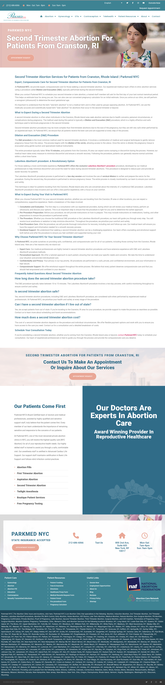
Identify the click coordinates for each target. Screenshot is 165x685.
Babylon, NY (64, 667)
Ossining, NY (102, 637)
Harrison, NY (95, 654)
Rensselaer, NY (67, 634)
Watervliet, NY (39, 626)
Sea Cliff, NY (54, 632)
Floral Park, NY (128, 657)
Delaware (98, 670)
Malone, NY (35, 647)
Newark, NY (128, 639)
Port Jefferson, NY (121, 634)
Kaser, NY (146, 649)
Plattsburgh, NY (7, 637)
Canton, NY (39, 665)
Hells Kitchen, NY (48, 654)
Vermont (113, 672)
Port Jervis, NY (107, 634)
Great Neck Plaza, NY (132, 654)
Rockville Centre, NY (40, 634)
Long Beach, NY (77, 647)
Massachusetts (141, 670)
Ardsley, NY (85, 667)
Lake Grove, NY (48, 649)
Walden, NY (120, 626)
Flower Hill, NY (115, 657)
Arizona (64, 670)
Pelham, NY (46, 637)
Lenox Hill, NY (149, 647)
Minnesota (5, 672)
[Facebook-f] (133, 3)
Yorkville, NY (46, 624)
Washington (128, 672)
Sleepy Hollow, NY (40, 632)
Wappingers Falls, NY (106, 626)
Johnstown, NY (156, 649)
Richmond (15, 670)
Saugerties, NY (102, 632)
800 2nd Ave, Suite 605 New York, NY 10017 (122, 546)
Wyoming (5, 675)
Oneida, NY (123, 637)
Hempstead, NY (34, 654)
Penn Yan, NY (20, 637)
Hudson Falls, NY (109, 652)
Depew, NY (39, 662)
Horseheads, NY (133, 652)
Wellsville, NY (6, 626)
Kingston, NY (111, 649)
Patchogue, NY (69, 637)
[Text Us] (99, 536)
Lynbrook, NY (46, 647)
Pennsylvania (92, 672)
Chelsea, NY (16, 665)
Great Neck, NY (148, 654)
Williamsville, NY (96, 624)
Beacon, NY (141, 665)
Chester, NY (6, 665)
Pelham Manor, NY (33, 637)
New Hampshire (39, 672)
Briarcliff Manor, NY (114, 665)
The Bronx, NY (16, 624)
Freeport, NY (93, 657)
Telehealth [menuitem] (108, 16)
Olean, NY (133, 637)
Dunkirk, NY (15, 662)
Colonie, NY (101, 662)
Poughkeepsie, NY (81, 634)
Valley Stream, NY (133, 626)
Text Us (99, 542)
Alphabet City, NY (123, 667)
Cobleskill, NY (122, 662)
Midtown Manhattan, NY (10, 644)
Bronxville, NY (88, 665)
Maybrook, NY (77, 644)
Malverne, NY (24, 647)
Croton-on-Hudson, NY (65, 662)
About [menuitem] (144, 16)
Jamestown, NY (22, 652)
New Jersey (51, 672)
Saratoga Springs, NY (117, 632)
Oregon (83, 672)
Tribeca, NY (60, 629)
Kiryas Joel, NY (88, 649)
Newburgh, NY (116, 639)
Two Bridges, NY (28, 629)
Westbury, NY (122, 624)
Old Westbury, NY (145, 637)
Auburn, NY (74, 667)
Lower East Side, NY (139, 621)
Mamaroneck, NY (11, 647)
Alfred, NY (135, 667)
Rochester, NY (54, 634)
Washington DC (140, 672)
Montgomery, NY (120, 642)
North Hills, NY (89, 639)
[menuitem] (41, 16)
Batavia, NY (25, 667)
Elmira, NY (71, 659)
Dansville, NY (50, 662)
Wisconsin (151, 672)
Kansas (117, 670)
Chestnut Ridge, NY (151, 662)
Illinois (111, 670)
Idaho (105, 670)
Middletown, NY (27, 644)
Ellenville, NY (81, 659)
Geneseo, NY (58, 657)
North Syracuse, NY (74, 639)
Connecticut (89, 670)
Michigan (151, 670)
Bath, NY (16, 667)
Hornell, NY (145, 652)
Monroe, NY (145, 642)
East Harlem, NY (150, 659)
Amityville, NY (109, 667)
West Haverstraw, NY (137, 624)
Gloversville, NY (11, 657)
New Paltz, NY (18, 642)
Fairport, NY (23, 659)
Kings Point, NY (123, 649)
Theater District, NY (87, 629)
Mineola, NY (155, 642)
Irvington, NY (57, 652)
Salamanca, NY (148, 632)
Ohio (78, 672)
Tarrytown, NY (102, 629)
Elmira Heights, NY (58, 659)
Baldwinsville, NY (52, 667)
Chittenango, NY (135, 662)
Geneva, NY (47, 657)
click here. (49, 614)
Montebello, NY (134, 642)
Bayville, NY (151, 665)
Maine (123, 670)
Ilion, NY (66, 652)
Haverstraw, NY (62, 654)
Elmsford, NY (45, 659)
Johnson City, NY (8, 652)
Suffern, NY (124, 629)
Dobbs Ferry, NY (27, 662)
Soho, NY (28, 632)
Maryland (130, 670)
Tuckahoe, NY (41, 629)
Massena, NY (104, 644)
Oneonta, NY (113, 637)
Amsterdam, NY (97, 667)
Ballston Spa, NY (37, 667)
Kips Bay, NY (100, 649)
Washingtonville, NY (78, 626)
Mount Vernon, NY (79, 642)
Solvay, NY (19, 632)
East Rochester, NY (124, 659)
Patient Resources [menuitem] (127, 16)
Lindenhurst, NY (126, 647)
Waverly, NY (28, 626)
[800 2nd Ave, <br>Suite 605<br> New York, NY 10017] (122, 536)
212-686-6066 (75, 542)
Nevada (28, 672)
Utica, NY (144, 626)
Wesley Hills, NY (153, 624)
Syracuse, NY (113, 629)
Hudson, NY (121, 652)
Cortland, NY (80, 662)
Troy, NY (51, 629)
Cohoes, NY (111, 662)
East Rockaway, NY (108, 659)
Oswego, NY (91, 637)
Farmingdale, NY (11, 659)
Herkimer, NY (22, 654)
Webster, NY (17, 626)
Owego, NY (80, 637)
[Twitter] (127, 3)
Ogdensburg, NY (8, 639)
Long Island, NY (123, 621)
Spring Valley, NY (150, 629)
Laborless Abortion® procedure (101, 166)
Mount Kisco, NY (93, 642)
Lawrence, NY (10, 649)
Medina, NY (51, 644)
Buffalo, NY (77, 665)
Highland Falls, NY (8, 654)
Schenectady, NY (76, 632)
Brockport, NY (100, 665)
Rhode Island (104, 672)
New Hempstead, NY (49, 642)
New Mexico (61, 672)
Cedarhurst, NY (28, 665)
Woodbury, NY (68, 624)
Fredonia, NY (104, 657)
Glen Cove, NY (36, 657)
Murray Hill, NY (65, 642)
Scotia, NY (64, 632)
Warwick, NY (92, 626)
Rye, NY (8, 634)
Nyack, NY (20, 639)
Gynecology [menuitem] (64, 16)
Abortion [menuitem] (49, 16)
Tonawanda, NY (72, 629)
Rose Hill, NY (17, 634)
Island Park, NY (45, 652)
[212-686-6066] (76, 536)
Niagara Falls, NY (102, 639)
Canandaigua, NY (65, 665)
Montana (21, 672)
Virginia (120, 672)
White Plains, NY (109, 624)
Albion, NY (144, 667)
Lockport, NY (89, 647)
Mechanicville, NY (64, 644)
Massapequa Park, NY (119, 644)
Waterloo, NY (64, 626)
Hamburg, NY (117, 654)
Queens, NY (152, 621)
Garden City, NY (71, 657)
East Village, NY (93, 659)
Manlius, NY (147, 644)
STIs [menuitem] (77, 16)
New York (71, 672)
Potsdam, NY (95, 634)
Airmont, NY (6, 670)
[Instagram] (138, 3)
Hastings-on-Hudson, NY (79, 654)
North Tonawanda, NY (57, 639)
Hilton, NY (155, 652)
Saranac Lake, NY (134, 632)
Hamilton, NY (106, 654)
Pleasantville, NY (150, 634)
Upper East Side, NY (13, 629)
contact (127, 335)
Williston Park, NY (82, 624)
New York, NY (138, 639)
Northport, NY (41, 639)
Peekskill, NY (57, 637)
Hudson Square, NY (93, 652)
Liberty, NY (138, 647)
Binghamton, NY (129, 665)
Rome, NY (27, 634)
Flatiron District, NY (142, 657)
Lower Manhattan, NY (61, 647)
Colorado (79, 670)
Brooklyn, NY (111, 621)
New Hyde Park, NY (32, 642)
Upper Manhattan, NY (31, 624)
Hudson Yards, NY (78, 652)
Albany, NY (153, 667)
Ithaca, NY (33, 652)
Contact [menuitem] (156, 16)
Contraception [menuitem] (91, 16)
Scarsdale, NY (89, 632)
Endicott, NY (34, 659)
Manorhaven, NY (135, 644)
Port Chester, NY (135, 634)
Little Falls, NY (113, 647)
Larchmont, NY (23, 649)
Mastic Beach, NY (91, 644)
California (71, 670)
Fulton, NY (82, 657)
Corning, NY (91, 662)
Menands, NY (40, 644)
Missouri (13, 672)
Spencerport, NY (7, 632)
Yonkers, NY (56, 624)
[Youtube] (143, 3)
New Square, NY (152, 639)
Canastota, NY (51, 665)
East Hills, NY (138, 659)
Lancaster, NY (35, 649)
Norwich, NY (30, 639)
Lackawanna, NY (61, 649)
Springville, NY (136, 629)
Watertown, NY (52, 626)
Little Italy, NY (101, 647)
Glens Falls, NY (24, 657)
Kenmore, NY (136, 649)
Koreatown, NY (75, 649)
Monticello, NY (106, 642)
